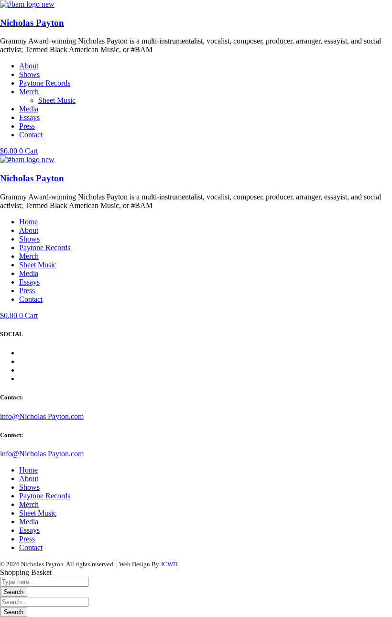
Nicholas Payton (32, 23)
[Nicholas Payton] (27, 4)
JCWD (169, 564)
